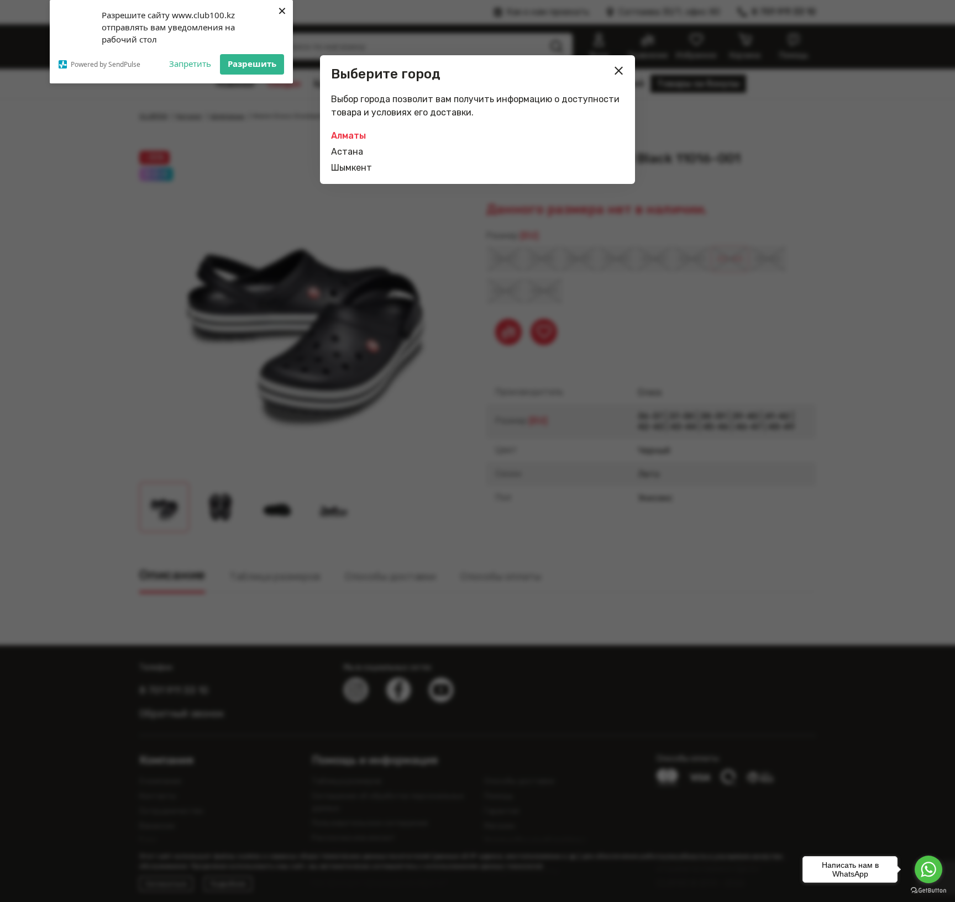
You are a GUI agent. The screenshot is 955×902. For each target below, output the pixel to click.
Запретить (190, 63)
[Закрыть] (619, 71)
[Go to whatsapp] (928, 869)
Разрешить (252, 63)
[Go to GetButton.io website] (928, 890)
